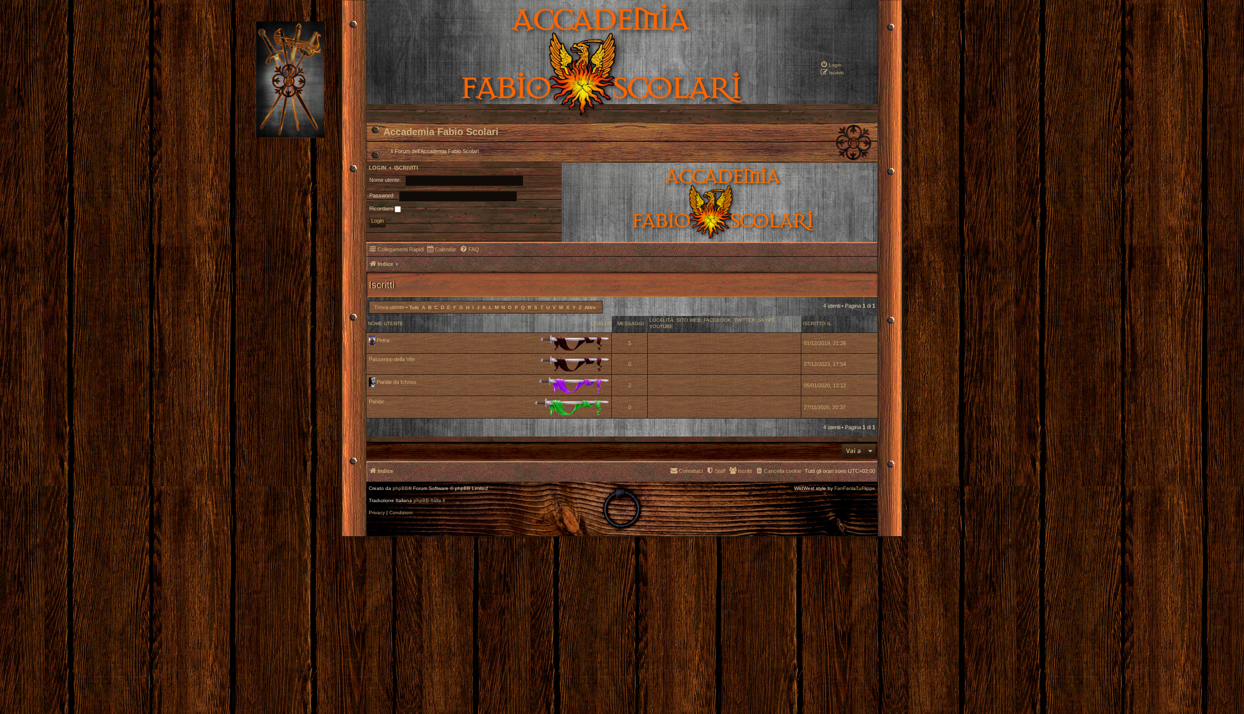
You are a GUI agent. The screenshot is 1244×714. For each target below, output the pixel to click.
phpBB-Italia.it (429, 501)
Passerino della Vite (392, 359)
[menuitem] (831, 64)
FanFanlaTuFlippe (854, 488)
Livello (601, 323)
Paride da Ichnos (396, 382)
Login (377, 168)
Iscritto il (817, 323)
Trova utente (389, 307)
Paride (376, 401)
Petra (383, 340)
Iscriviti (406, 168)
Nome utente (385, 323)
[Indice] (569, 114)
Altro (590, 307)
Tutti (414, 307)
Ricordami (382, 208)
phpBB (400, 488)
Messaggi (630, 323)
